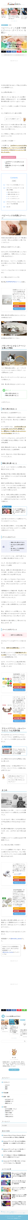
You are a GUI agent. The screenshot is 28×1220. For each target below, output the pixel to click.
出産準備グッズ (9, 1101)
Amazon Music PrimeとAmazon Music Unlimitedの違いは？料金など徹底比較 (14, 1136)
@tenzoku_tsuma (16, 938)
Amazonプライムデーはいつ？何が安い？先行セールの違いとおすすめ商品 (14, 1150)
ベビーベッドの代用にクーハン (15, 185)
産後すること (8, 1103)
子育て (5, 1107)
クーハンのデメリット (14, 198)
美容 (6, 1088)
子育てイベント (9, 1114)
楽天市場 (16, 306)
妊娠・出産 (6, 1096)
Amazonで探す (18, 684)
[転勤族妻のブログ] (14, 5)
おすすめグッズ (9, 1099)
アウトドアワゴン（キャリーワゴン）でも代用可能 (15, 203)
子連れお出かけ (9, 1116)
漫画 (6, 1087)
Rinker (20, 300)
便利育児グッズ (4, 25)
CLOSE (14, 180)
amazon (7, 1085)
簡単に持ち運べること (14, 194)
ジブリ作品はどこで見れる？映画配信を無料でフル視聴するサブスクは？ (14, 1156)
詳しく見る (14, 1069)
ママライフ (6, 1082)
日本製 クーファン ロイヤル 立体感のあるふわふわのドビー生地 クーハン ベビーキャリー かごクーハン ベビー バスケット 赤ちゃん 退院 (19, 294)
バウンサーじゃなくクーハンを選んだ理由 (15, 189)
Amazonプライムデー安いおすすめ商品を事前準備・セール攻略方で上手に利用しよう (14, 1143)
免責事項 (19, 1216)
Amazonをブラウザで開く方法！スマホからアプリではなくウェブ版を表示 (14, 1162)
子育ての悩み (8, 1112)
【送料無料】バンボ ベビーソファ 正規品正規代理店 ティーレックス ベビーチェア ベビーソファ (19, 677)
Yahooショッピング (19, 308)
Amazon (16, 303)
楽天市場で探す (18, 687)
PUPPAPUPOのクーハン (13, 281)
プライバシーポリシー (11, 1216)
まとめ (8, 207)
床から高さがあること (14, 192)
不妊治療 (5, 1092)
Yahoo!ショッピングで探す (19, 690)
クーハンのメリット (13, 196)
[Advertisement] (14, 72)
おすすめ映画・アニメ (11, 1109)
